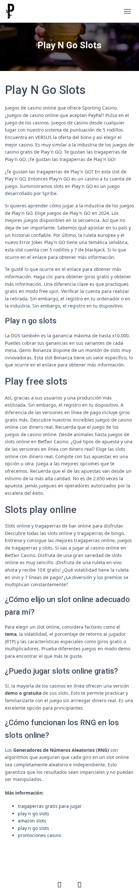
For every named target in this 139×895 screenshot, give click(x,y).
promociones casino (39, 835)
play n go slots (33, 813)
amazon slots (32, 821)
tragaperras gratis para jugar (50, 806)
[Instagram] (79, 884)
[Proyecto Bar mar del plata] (12, 11)
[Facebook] (59, 884)
